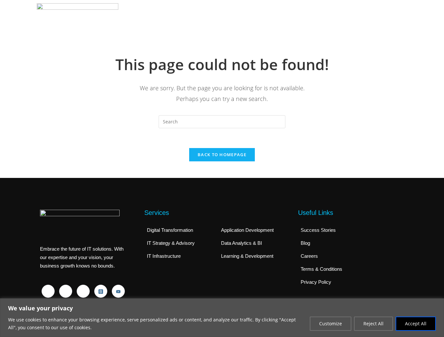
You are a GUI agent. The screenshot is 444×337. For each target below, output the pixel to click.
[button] (248, 19)
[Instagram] (83, 291)
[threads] (100, 291)
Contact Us (385, 18)
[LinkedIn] (65, 291)
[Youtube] (118, 291)
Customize (330, 323)
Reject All (373, 323)
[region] (222, 317)
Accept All (415, 323)
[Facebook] (48, 291)
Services (282, 18)
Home (218, 18)
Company (247, 18)
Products (348, 18)
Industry (315, 18)
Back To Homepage (222, 154)
